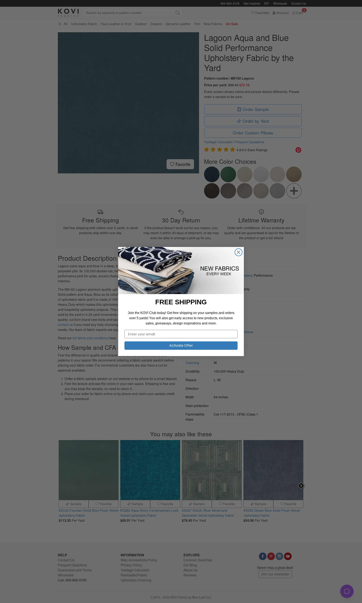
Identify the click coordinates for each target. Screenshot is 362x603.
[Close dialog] (238, 252)
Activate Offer (181, 345)
